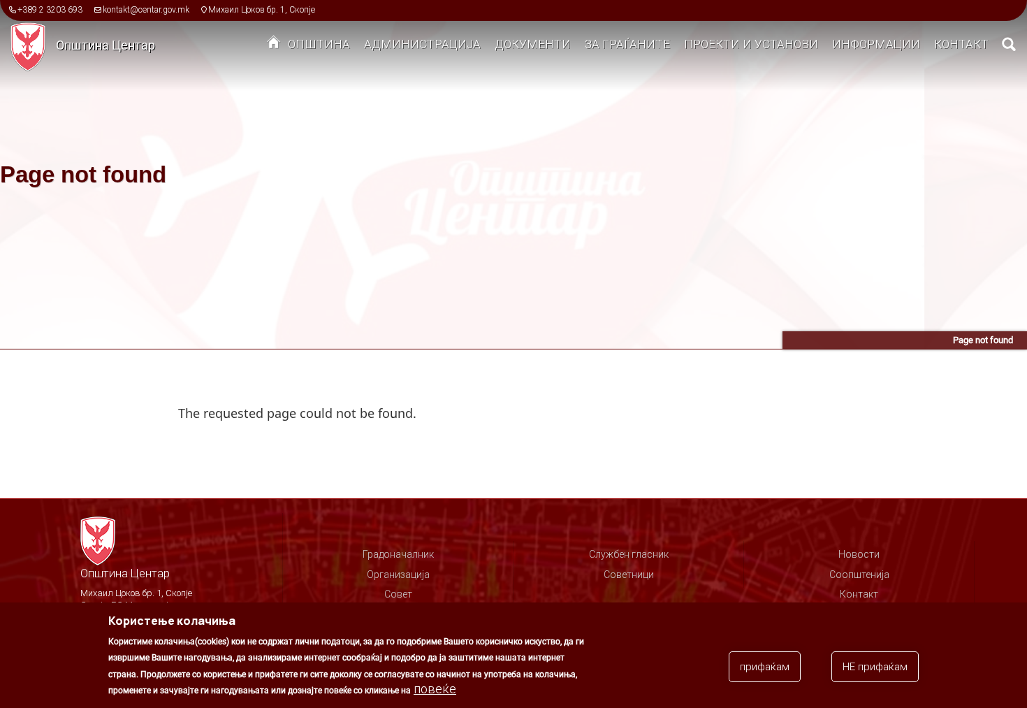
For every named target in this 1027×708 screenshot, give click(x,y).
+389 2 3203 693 (49, 10)
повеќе (435, 688)
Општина (319, 44)
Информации (876, 44)
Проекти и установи (751, 44)
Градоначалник (398, 554)
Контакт (961, 44)
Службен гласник (629, 554)
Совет (398, 594)
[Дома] (33, 46)
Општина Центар (105, 45)
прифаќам (764, 666)
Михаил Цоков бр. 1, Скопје (261, 10)
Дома (274, 45)
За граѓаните (627, 44)
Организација (398, 574)
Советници (629, 574)
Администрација (422, 44)
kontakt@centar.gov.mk (146, 10)
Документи (533, 44)
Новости (859, 554)
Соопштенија (859, 574)
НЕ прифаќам (875, 666)
